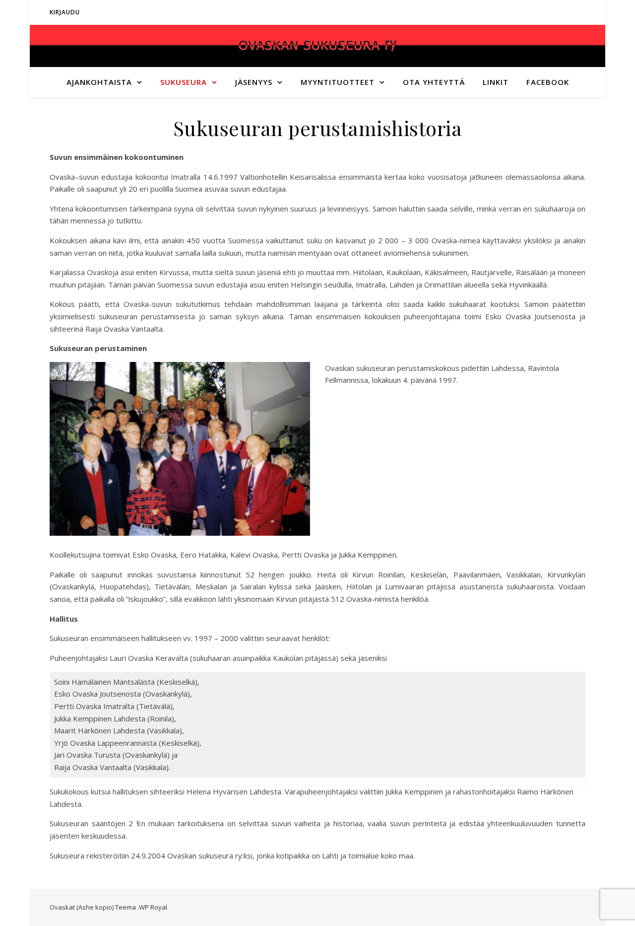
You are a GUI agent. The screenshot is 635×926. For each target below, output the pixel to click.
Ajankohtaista (99, 82)
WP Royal (153, 907)
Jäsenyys (253, 82)
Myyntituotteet (338, 82)
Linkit (495, 82)
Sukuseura (183, 82)
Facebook (547, 82)
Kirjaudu (65, 12)
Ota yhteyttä (434, 82)
